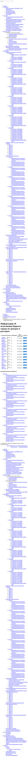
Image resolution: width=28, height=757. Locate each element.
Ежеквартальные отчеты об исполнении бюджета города (18, 162)
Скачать (25, 338)
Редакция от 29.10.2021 (16, 98)
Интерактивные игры (11, 309)
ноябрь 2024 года (4, 341)
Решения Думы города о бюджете (14, 52)
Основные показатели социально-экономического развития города (14, 21)
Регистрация (10, 445)
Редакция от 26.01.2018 (16, 135)
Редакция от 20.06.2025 (16, 65)
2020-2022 (11, 105)
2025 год (11, 145)
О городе (5, 15)
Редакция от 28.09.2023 (16, 80)
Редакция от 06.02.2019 (16, 124)
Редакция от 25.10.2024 (16, 69)
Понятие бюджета (10, 10)
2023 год (11, 147)
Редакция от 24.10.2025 (16, 64)
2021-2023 (11, 96)
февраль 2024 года (4, 365)
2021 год (11, 149)
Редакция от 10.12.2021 (16, 97)
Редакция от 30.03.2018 (16, 132)
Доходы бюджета (13, 35)
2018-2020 (11, 127)
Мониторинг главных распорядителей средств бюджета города (15, 260)
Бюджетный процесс (11, 13)
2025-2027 (11, 60)
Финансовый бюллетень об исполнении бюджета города (18, 165)
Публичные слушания (11, 285)
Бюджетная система (10, 12)
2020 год (11, 151)
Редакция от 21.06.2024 (16, 71)
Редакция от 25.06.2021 (16, 99)
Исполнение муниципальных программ (18, 48)
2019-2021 (11, 115)
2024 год (11, 146)
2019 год (11, 152)
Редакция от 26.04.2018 (16, 131)
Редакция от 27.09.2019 (16, 119)
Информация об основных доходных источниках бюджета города (14, 27)
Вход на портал (17, 445)
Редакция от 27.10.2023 (16, 79)
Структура (8, 290)
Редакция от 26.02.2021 (16, 101)
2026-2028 (11, 53)
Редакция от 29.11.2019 (16, 118)
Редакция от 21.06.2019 (16, 120)
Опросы (8, 304)
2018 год (11, 153)
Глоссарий (8, 14)
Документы (6, 51)
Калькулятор (9, 310)
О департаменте (7, 288)
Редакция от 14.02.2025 (16, 66)
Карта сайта (24, 445)
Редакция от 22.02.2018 (16, 134)
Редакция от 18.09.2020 (16, 108)
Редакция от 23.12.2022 (16, 87)
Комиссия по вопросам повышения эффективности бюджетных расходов (14, 295)
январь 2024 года (4, 368)
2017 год (11, 154)
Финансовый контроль (11, 235)
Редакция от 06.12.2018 (16, 136)
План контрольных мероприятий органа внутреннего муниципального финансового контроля (18, 240)
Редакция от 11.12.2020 (16, 107)
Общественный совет (11, 293)
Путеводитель (14, 446)
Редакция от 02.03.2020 (16, 112)
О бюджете (5, 7)
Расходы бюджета (13, 36)
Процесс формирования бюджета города (15, 19)
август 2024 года (4, 349)
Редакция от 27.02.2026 (16, 59)
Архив (10, 307)
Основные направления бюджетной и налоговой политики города (15, 25)
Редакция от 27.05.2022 (16, 91)
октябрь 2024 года (4, 343)
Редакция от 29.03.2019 (16, 123)
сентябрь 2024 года (4, 346)
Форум (7, 303)
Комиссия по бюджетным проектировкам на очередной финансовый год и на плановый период (16, 298)
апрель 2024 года (4, 360)
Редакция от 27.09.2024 (16, 70)
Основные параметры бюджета (16, 34)
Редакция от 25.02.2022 (16, 92)
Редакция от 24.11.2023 (16, 77)
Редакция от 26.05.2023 (16, 81)
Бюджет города (6, 31)
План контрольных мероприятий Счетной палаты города (16, 237)
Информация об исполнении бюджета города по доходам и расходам (18, 159)
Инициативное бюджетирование (13, 49)
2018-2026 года (12, 246)
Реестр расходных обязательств (13, 287)
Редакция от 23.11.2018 (16, 137)
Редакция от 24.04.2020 (16, 110)
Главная (5, 6)
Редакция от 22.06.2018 (16, 130)
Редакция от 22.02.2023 (16, 82)
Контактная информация (11, 312)
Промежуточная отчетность (12, 155)
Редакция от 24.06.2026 (16, 57)
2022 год (11, 148)
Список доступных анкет (14, 305)
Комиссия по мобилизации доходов (14, 301)
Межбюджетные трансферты (12, 46)
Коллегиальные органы (8, 292)
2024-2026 (11, 68)
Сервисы (5, 302)
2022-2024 (11, 86)
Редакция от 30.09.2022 (16, 90)
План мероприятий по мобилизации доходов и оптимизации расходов (16, 248)
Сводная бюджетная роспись (12, 286)
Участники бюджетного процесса (14, 30)
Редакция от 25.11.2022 (16, 88)
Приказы (8, 291)
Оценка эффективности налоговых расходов (16, 244)
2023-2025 (11, 76)
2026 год (11, 157)
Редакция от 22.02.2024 (16, 73)
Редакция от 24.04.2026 (16, 58)
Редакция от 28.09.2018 (16, 129)
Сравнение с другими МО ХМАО (14, 29)
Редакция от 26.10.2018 (16, 138)
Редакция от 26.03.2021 (16, 102)
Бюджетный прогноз (11, 23)
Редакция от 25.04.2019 (16, 121)
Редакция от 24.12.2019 (16, 116)
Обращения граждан (10, 308)
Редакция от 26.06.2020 (16, 109)
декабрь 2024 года (4, 338)
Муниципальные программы (12, 47)
